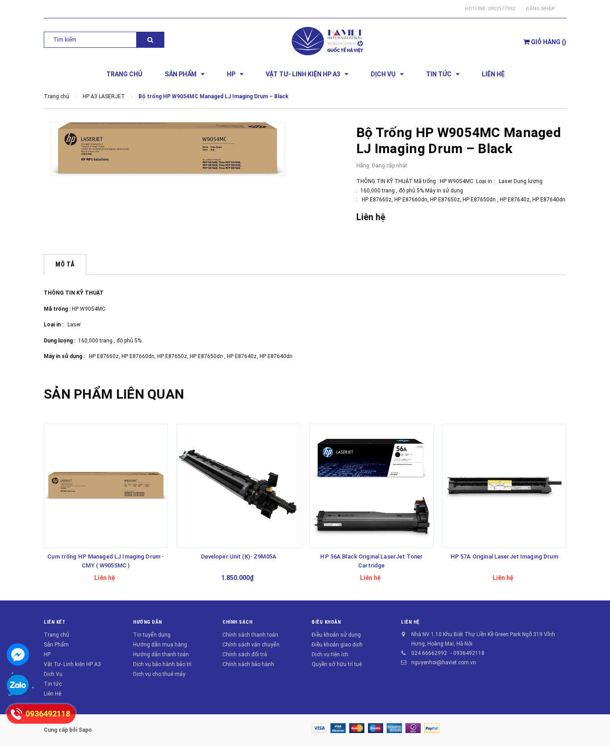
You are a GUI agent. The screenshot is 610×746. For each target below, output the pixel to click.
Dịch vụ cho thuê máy (159, 674)
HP (47, 654)
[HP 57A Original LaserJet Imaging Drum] (505, 486)
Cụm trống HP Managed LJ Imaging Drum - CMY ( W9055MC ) (105, 561)
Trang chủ (56, 635)
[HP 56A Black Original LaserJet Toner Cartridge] (371, 486)
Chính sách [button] (237, 622)
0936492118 (469, 653)
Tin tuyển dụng (152, 635)
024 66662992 (429, 653)
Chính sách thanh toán (250, 635)
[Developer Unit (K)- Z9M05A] (239, 486)
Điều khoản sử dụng (336, 635)
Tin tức (53, 684)
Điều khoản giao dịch (337, 645)
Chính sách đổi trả (244, 654)
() (548, 42)
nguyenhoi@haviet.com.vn (443, 662)
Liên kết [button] (54, 622)
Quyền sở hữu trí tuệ (337, 664)
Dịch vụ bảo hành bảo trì (162, 664)
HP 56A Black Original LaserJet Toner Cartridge (371, 561)
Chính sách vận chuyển (251, 645)
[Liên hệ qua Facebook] (18, 654)
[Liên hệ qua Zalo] (18, 686)
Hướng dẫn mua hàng (160, 645)
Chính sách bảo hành (248, 664)
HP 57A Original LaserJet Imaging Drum (504, 556)
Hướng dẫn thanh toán (161, 654)
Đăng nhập (540, 9)
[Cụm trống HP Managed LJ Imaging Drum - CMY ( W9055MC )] (106, 486)
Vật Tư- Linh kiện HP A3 (72, 664)
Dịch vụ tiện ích (330, 654)
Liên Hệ (52, 694)
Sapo (85, 730)
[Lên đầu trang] (594, 724)
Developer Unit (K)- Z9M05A (238, 556)
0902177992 (501, 9)
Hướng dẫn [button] (147, 622)
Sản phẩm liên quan (114, 394)
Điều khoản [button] (326, 622)
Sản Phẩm (56, 645)
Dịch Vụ (53, 674)
